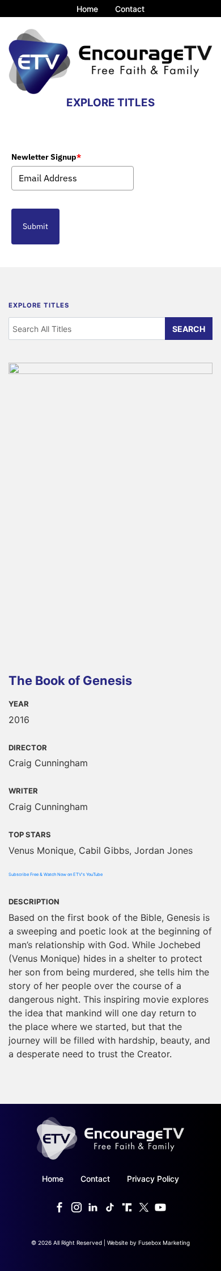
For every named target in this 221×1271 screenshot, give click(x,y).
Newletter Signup (46, 157)
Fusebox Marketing (164, 1242)
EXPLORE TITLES (110, 102)
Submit (35, 226)
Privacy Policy (153, 1178)
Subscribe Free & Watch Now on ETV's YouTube (55, 874)
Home (87, 9)
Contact (129, 9)
